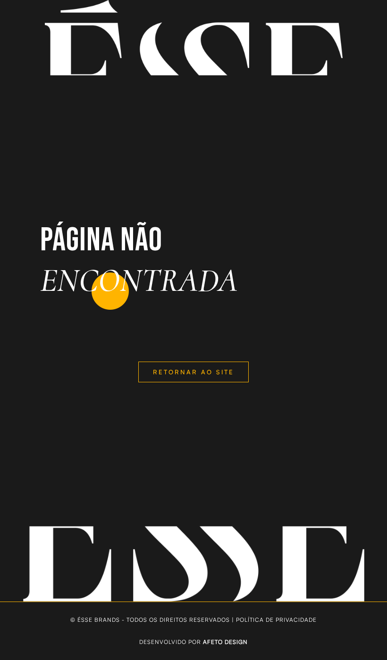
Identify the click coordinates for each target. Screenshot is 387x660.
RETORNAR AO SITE (193, 372)
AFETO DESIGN (225, 641)
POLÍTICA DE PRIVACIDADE (276, 619)
